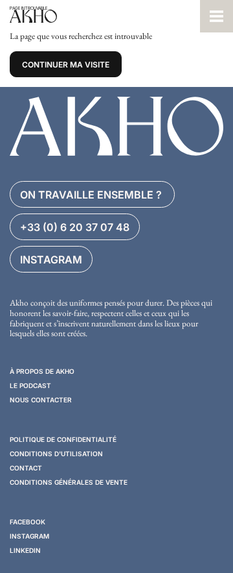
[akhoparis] (100, 16)
